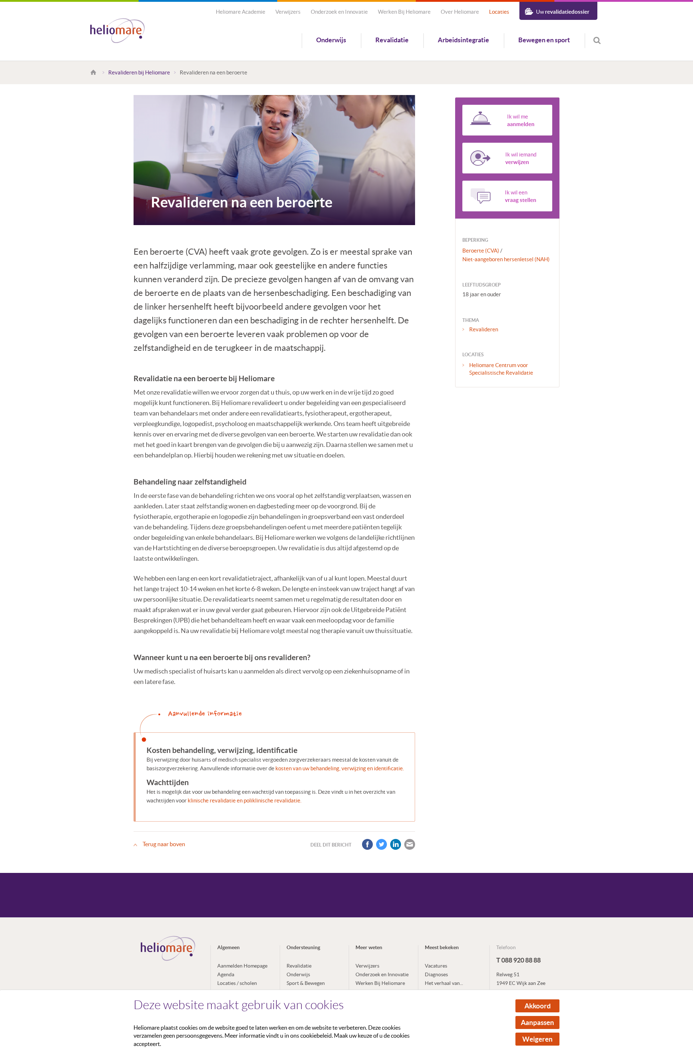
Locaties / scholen (237, 983)
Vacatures (436, 966)
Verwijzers (288, 12)
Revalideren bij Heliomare (139, 72)
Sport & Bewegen (306, 983)
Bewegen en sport (544, 40)
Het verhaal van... (444, 983)
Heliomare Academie (240, 12)
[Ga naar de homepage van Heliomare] (117, 31)
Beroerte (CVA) (480, 250)
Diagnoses (436, 974)
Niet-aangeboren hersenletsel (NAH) (506, 259)
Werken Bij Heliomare (404, 12)
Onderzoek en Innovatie (339, 12)
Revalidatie (392, 40)
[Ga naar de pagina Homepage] (94, 72)
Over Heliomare (460, 12)
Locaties (499, 12)
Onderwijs (331, 40)
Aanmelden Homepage (242, 966)
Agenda (225, 974)
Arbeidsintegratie (463, 40)
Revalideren (483, 329)
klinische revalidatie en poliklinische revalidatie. (244, 800)
